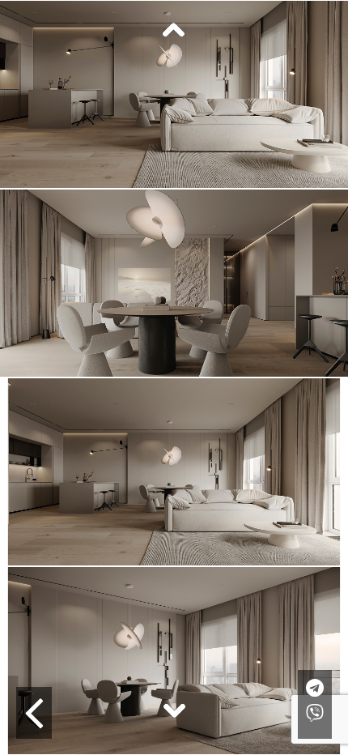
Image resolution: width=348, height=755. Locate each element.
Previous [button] (174, 30)
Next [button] (174, 709)
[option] (174, 283)
